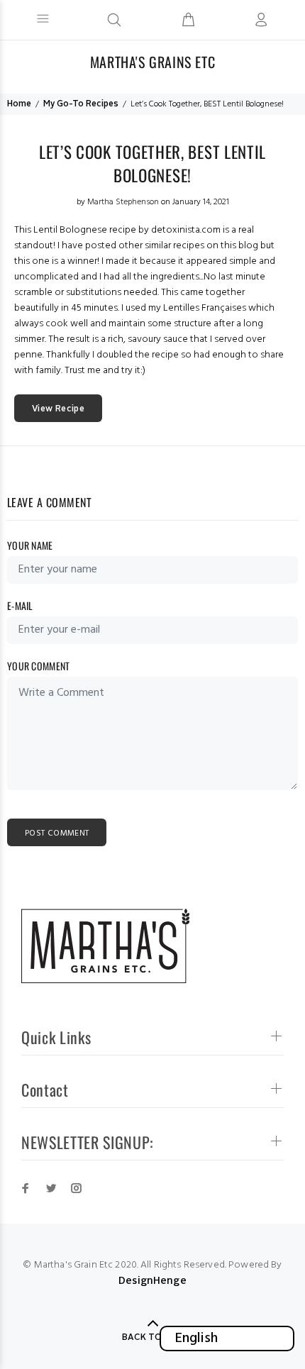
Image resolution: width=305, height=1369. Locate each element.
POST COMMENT (57, 833)
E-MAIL (20, 605)
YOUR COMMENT (38, 665)
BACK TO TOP (152, 1338)
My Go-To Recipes (80, 104)
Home (19, 104)
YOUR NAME (30, 545)
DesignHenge (152, 1281)
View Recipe (58, 409)
